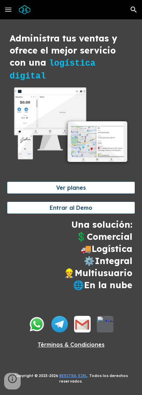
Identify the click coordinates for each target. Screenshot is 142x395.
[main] (71, 57)
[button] (8, 9)
